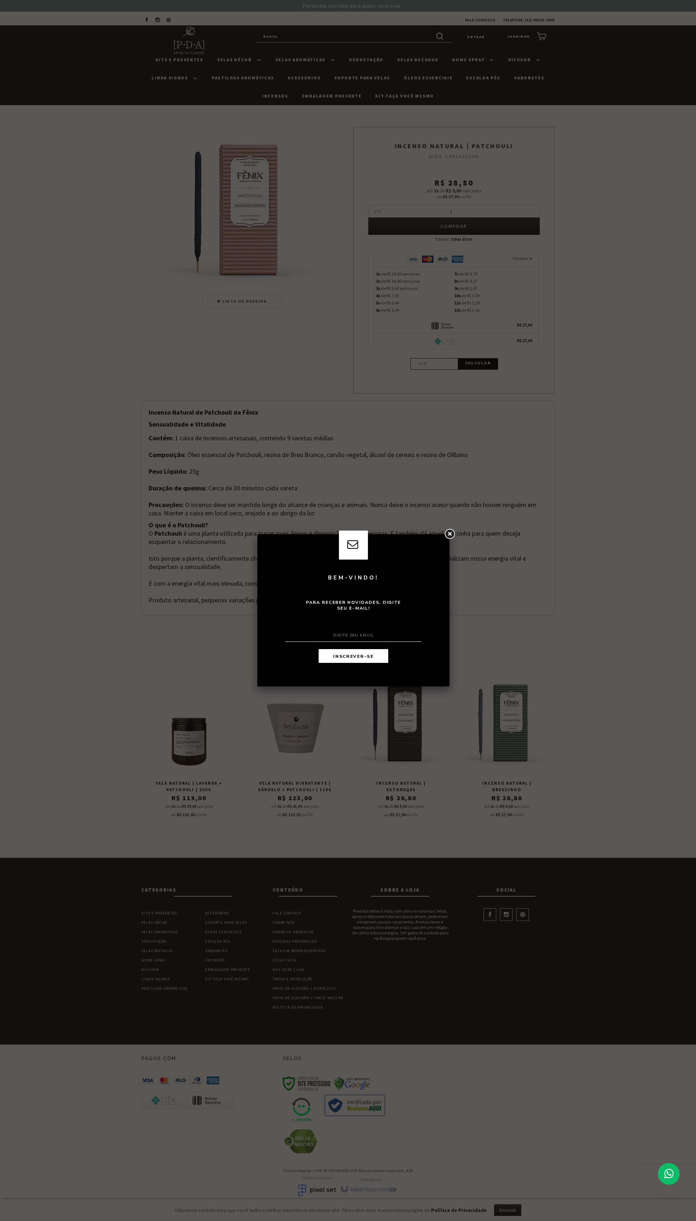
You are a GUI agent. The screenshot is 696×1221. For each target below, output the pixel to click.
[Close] (449, 534)
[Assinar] (353, 656)
